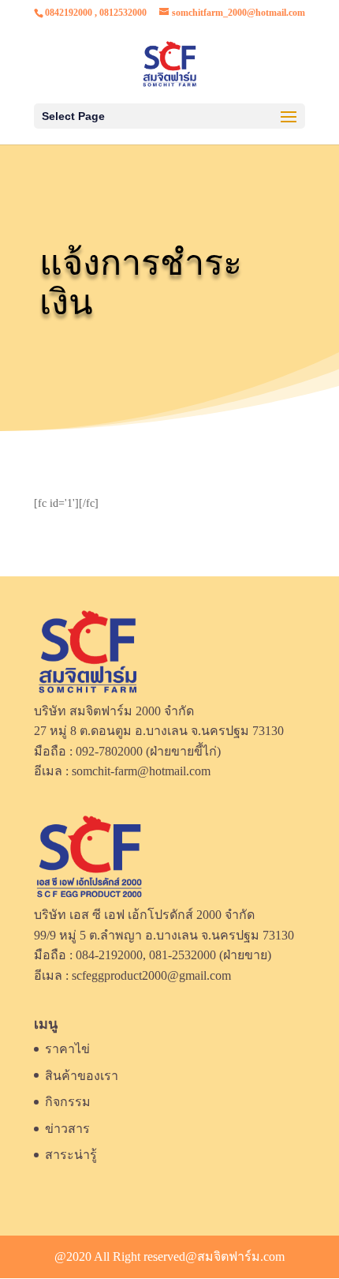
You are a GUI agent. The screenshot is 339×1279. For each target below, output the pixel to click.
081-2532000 (182, 955)
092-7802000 (109, 751)
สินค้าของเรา (81, 1075)
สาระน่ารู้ (71, 1154)
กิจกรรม (68, 1101)
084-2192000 (109, 955)
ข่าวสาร (67, 1128)
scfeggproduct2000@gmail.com (151, 975)
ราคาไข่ (67, 1049)
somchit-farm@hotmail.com (141, 771)
